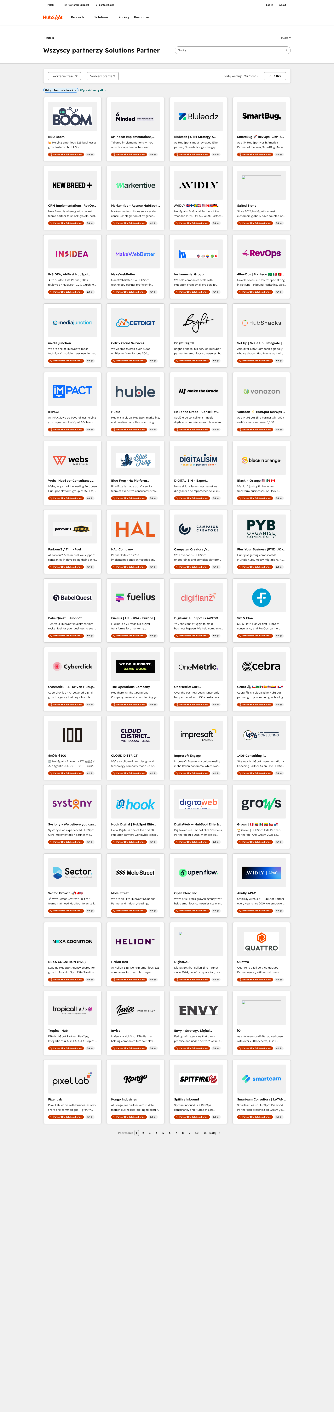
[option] (62, 76)
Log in (269, 5)
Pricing (123, 17)
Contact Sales (106, 5)
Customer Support (78, 5)
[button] (286, 38)
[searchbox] (233, 50)
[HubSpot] (53, 17)
